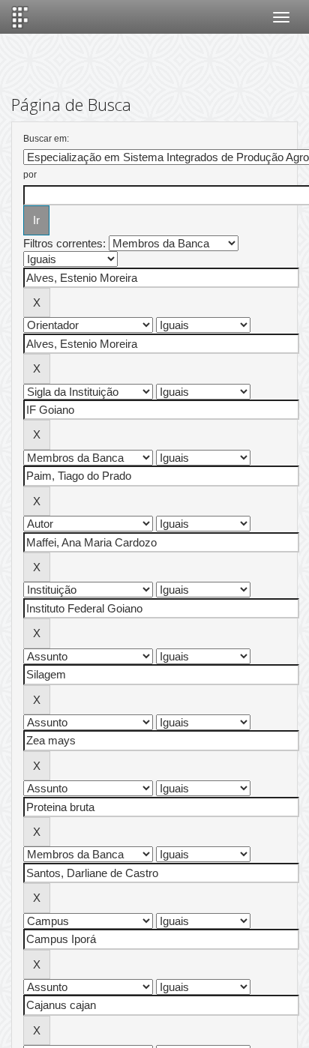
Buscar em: (46, 138)
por (30, 174)
